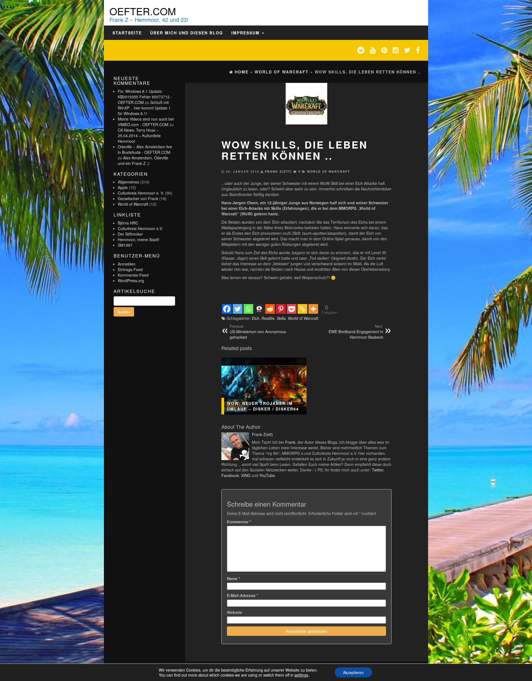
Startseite (127, 32)
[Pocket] (291, 309)
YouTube (267, 475)
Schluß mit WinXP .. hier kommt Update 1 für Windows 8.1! (144, 108)
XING (245, 475)
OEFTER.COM (142, 11)
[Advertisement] (306, 291)
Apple (123, 187)
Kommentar (239, 521)
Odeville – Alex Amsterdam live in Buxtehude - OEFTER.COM (145, 149)
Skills (281, 318)
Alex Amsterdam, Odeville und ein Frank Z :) (143, 160)
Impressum (246, 32)
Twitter (377, 470)
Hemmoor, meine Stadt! (138, 239)
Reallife (268, 318)
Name (233, 578)
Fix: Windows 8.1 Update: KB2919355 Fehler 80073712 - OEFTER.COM (145, 96)
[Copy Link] (302, 309)
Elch (255, 318)
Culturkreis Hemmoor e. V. (141, 193)
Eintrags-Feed (130, 269)
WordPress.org (131, 280)
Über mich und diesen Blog (186, 32)
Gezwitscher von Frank (138, 198)
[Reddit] (270, 309)
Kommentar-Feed (133, 275)
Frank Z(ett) (278, 171)
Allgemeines (128, 182)
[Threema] (259, 309)
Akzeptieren (353, 672)
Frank (290, 442)
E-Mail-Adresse (242, 595)
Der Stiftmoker (130, 234)
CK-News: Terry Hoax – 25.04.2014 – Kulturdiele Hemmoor (139, 135)
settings (301, 674)
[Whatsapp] (248, 309)
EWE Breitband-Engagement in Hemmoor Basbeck (356, 332)
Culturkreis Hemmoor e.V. (140, 228)
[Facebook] (227, 309)
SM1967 (125, 245)
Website (234, 612)
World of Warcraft (133, 204)
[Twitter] (237, 309)
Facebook (230, 475)
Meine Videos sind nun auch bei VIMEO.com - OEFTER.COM (146, 121)
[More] (313, 309)
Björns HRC (128, 223)
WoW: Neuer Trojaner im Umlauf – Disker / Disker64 (263, 406)
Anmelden (126, 264)
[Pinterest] (281, 309)
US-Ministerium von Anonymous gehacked (258, 332)
